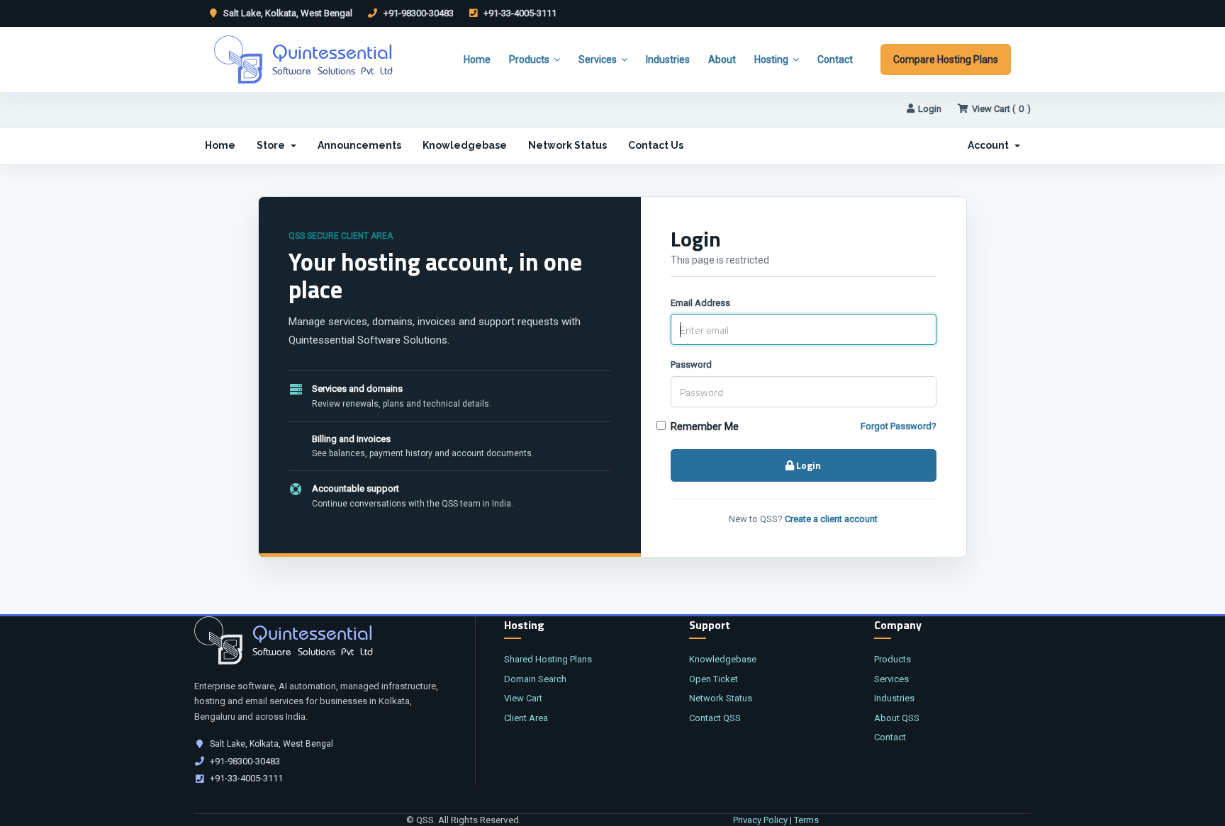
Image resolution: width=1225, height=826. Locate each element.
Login (929, 108)
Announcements (359, 145)
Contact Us (655, 145)
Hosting (771, 59)
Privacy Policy (760, 820)
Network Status (567, 145)
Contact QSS (715, 718)
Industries (668, 59)
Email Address (700, 303)
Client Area (526, 718)
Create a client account (831, 519)
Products (529, 59)
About (722, 59)
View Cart (523, 698)
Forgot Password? (898, 426)
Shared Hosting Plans (548, 659)
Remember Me (705, 426)
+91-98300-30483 (417, 13)
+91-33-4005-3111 (518, 13)
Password (691, 364)
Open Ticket (713, 679)
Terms (806, 820)
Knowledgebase (465, 145)
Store (273, 145)
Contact (835, 59)
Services (597, 59)
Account (990, 145)
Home (477, 59)
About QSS (896, 718)
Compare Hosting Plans (945, 59)
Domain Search (535, 679)
